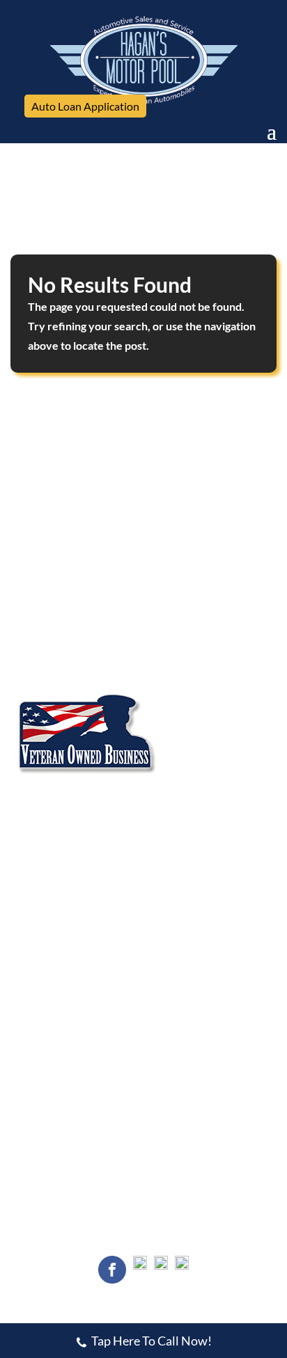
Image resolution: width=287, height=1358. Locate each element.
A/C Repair (39, 827)
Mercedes (166, 623)
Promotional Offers (58, 927)
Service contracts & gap (200, 1040)
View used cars (50, 990)
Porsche (162, 648)
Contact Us (46, 541)
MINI (26, 648)
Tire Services (44, 902)
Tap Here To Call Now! (151, 1340)
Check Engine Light (58, 852)
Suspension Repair (186, 877)
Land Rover (40, 623)
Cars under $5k (180, 990)
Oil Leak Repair (49, 877)
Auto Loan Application (85, 106)
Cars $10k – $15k (185, 1015)
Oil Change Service (187, 852)
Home (30, 500)
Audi (24, 598)
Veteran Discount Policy (199, 927)
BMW (157, 598)
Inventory (43, 521)
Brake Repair (174, 827)
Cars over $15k (51, 1040)
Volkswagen (41, 674)
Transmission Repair (190, 902)
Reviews (166, 521)
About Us (169, 500)
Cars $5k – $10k (52, 1015)
